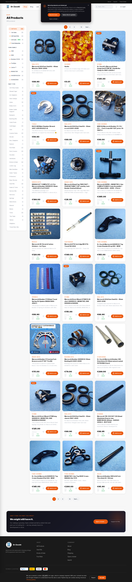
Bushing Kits (69, 357)
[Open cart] (116, 7)
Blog (31, 7)
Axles (99, 474)
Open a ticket (72, 556)
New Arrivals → (54, 15)
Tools (34, 124)
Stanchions (101, 357)
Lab (37, 7)
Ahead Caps (68, 182)
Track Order (123, 1)
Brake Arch (36, 357)
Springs (35, 297)
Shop (25, 7)
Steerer (100, 414)
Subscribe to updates (69, 15)
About (109, 1)
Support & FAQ (115, 521)
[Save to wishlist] (43, 83)
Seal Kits (35, 64)
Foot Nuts (40, 556)
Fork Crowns (102, 124)
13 (81, 27)
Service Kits (36, 182)
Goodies (67, 64)
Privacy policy (31, 579)
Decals (34, 242)
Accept (102, 577)
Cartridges (68, 242)
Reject (93, 577)
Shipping (70, 553)
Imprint (115, 1)
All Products (40, 546)
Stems (99, 64)
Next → (88, 27)
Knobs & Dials (41, 553)
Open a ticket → (101, 521)
